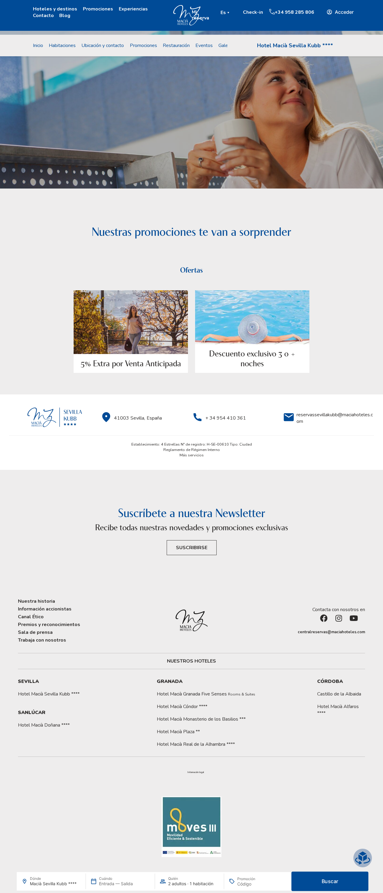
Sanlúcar (31, 712)
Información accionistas (45, 609)
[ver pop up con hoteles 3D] (362, 858)
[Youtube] (357, 621)
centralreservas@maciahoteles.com (331, 632)
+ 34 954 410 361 (225, 418)
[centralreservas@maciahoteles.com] (295, 632)
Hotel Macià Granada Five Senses (206, 694)
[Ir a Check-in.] (240, 12)
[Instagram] (342, 621)
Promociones (98, 9)
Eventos (204, 45)
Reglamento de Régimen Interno (191, 449)
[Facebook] (327, 621)
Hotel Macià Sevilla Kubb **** (295, 45)
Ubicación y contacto (102, 45)
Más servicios (192, 455)
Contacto (43, 15)
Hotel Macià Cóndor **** (182, 706)
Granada (170, 681)
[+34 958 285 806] (272, 11)
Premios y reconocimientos (49, 624)
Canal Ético (31, 616)
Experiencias (133, 9)
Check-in (253, 12)
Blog (64, 15)
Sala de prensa (35, 632)
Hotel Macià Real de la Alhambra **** (196, 744)
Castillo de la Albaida (339, 694)
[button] (225, 12)
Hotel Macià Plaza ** (178, 731)
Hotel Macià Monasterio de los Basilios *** (201, 719)
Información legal (195, 772)
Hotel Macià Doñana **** (44, 725)
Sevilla (28, 681)
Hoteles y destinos (55, 9)
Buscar (330, 881)
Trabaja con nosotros (42, 640)
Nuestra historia (36, 601)
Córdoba (330, 681)
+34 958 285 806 (294, 12)
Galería (225, 45)
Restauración (176, 45)
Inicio (38, 45)
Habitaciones (62, 45)
